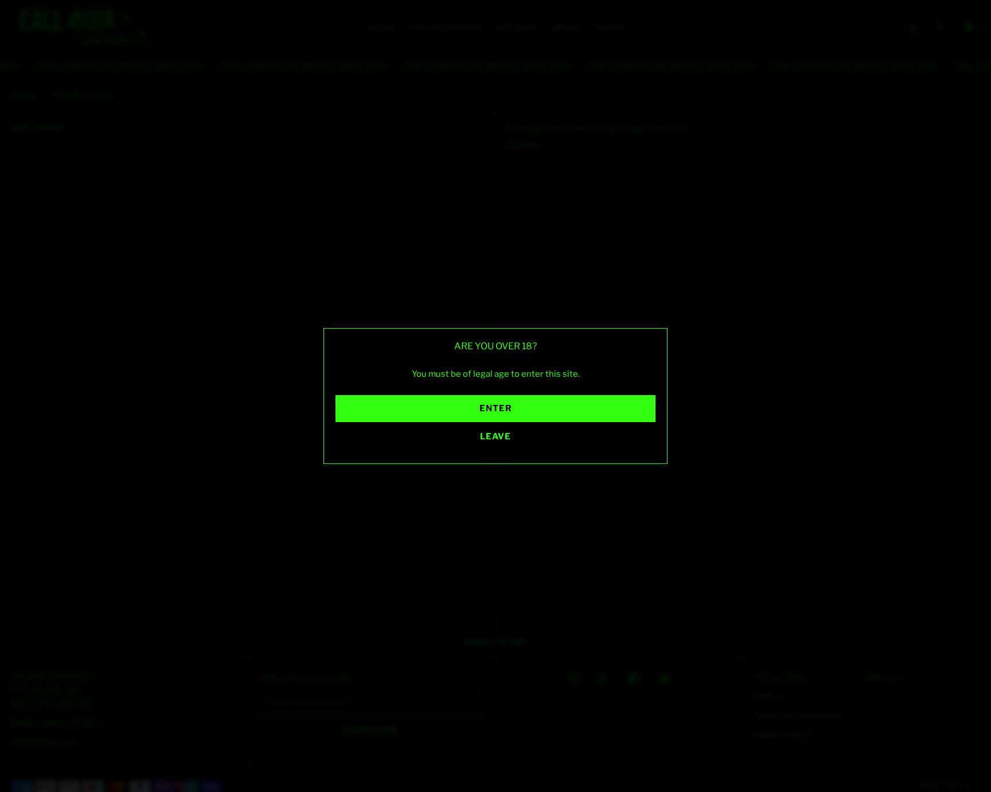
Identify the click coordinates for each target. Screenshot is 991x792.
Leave (495, 436)
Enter (495, 408)
